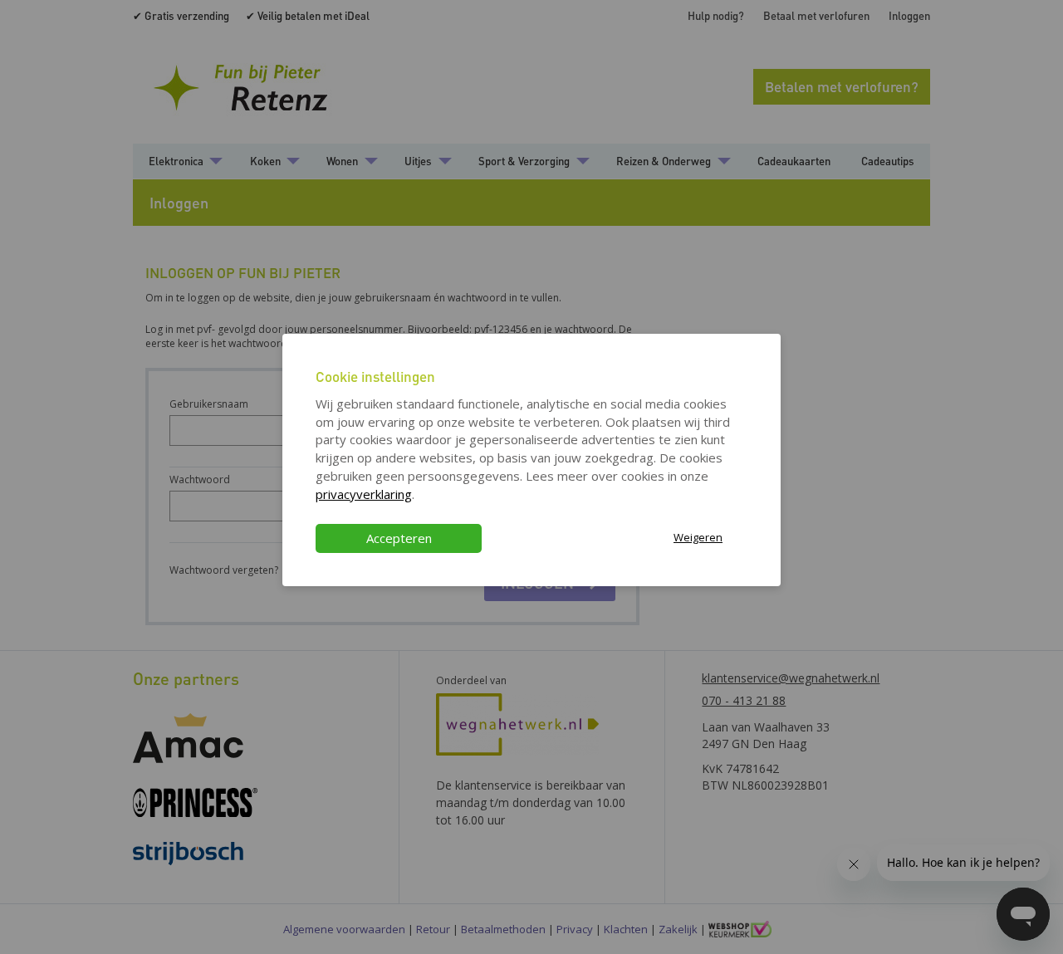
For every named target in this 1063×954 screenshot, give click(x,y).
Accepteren (399, 538)
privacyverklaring (364, 494)
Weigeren (698, 537)
